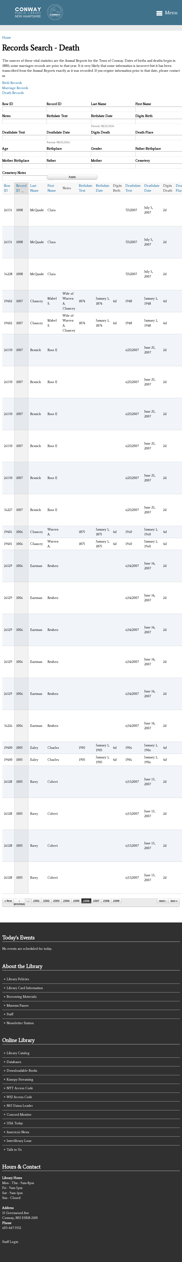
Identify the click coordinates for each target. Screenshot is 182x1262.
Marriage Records (15, 88)
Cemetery (142, 161)
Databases (14, 1062)
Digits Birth (143, 116)
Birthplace (54, 149)
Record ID (54, 104)
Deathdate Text (13, 132)
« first (8, 900)
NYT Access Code (20, 1088)
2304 (66, 900)
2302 (46, 900)
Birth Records (12, 83)
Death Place (144, 132)
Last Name (98, 104)
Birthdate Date (102, 116)
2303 (56, 900)
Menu (171, 13)
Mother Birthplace (15, 161)
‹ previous (19, 902)
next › (162, 900)
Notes (6, 116)
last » (174, 900)
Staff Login (10, 1242)
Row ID (7, 104)
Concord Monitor (19, 1115)
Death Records (13, 93)
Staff (10, 1014)
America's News (18, 1132)
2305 (76, 900)
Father (51, 161)
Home (6, 38)
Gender (96, 149)
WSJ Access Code (19, 1097)
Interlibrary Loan (19, 1141)
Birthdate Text (57, 116)
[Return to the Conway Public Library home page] (37, 18)
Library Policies (18, 979)
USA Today (15, 1123)
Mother (96, 161)
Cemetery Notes (14, 173)
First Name (143, 104)
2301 (36, 900)
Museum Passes (18, 1006)
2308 (106, 900)
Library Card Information (25, 988)
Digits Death (100, 132)
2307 (96, 900)
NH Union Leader (20, 1106)
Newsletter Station (20, 1023)
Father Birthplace (148, 149)
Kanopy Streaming (20, 1079)
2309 (116, 900)
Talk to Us (14, 1150)
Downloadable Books (22, 1071)
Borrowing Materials (22, 997)
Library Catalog (18, 1053)
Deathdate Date (58, 132)
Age (5, 149)
